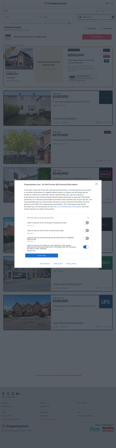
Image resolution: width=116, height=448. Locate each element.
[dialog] (58, 224)
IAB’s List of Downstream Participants (67, 207)
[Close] (97, 184)
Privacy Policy (71, 264)
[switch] (86, 222)
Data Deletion (45, 264)
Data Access (58, 264)
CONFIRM (41, 255)
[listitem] (58, 218)
